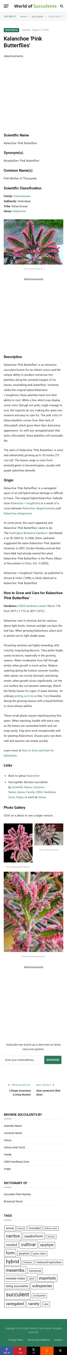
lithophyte (27, 1262)
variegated (15, 1303)
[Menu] (6, 6)
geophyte (24, 1253)
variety (33, 1303)
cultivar (28, 1244)
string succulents (17, 1286)
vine (46, 1304)
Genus (21, 792)
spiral (31, 1278)
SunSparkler (39, 1295)
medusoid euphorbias (48, 1262)
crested (11, 1245)
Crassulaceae (22, 196)
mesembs (15, 1270)
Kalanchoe (19, 211)
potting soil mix (24, 696)
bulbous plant (51, 1228)
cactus (13, 1236)
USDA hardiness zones (32, 606)
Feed (47, 696)
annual (10, 1228)
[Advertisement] (33, 93)
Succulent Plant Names (17, 1194)
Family (30, 792)
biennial (21, 1228)
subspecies (42, 1286)
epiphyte (47, 1245)
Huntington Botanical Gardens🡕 (28, 533)
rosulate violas (15, 1278)
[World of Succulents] (35, 6)
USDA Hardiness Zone (16, 1161)
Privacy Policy (16, 1339)
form (10, 1253)
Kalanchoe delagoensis (18, 513)
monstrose (35, 1270)
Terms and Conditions (38, 1339)
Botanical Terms (13, 1201)
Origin (19, 797)
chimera (51, 1237)
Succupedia (11, 30)
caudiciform (33, 1236)
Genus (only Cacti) (14, 1147)
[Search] (61, 6)
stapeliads (47, 1278)
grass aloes (40, 1253)
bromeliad (35, 1228)
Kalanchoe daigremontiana (39, 508)
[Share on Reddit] (47, 1351)
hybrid (12, 1261)
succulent (17, 1294)
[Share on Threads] (60, 1351)
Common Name (13, 1133)
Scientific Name (22, 787)
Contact (58, 1339)
